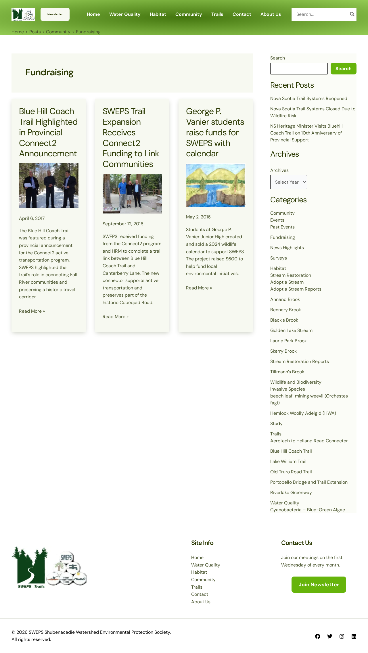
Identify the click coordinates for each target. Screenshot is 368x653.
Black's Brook (284, 320)
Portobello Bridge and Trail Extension (309, 482)
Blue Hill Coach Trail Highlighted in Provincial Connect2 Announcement (48, 132)
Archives (279, 170)
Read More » (32, 311)
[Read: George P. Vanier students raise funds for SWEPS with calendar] (216, 185)
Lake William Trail (288, 461)
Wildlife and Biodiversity (295, 382)
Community (282, 213)
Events (277, 220)
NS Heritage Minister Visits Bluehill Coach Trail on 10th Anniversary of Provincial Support (306, 133)
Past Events (282, 227)
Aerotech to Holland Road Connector (309, 441)
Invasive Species (287, 389)
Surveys (278, 258)
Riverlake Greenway (291, 492)
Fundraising (282, 237)
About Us (200, 602)
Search (277, 58)
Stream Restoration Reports (299, 361)
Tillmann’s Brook (287, 372)
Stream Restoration (290, 275)
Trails (275, 434)
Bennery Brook (285, 310)
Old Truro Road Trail (291, 472)
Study (276, 423)
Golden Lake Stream (291, 330)
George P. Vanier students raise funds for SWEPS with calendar (215, 132)
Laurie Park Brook (288, 341)
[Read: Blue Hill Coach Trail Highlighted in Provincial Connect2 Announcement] (48, 185)
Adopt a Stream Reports (295, 289)
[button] (55, 14)
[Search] (352, 14)
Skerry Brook (283, 351)
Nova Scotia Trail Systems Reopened (308, 98)
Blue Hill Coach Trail (291, 451)
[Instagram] (341, 636)
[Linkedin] (353, 636)
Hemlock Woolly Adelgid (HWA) (303, 413)
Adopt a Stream (287, 282)
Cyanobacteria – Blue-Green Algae (307, 510)
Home (197, 557)
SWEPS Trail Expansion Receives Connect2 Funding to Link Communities (131, 137)
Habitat (278, 268)
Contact (199, 594)
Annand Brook (285, 299)
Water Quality (284, 503)
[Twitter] (329, 636)
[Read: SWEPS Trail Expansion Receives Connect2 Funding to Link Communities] (132, 193)
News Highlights (287, 248)
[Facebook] (317, 636)
